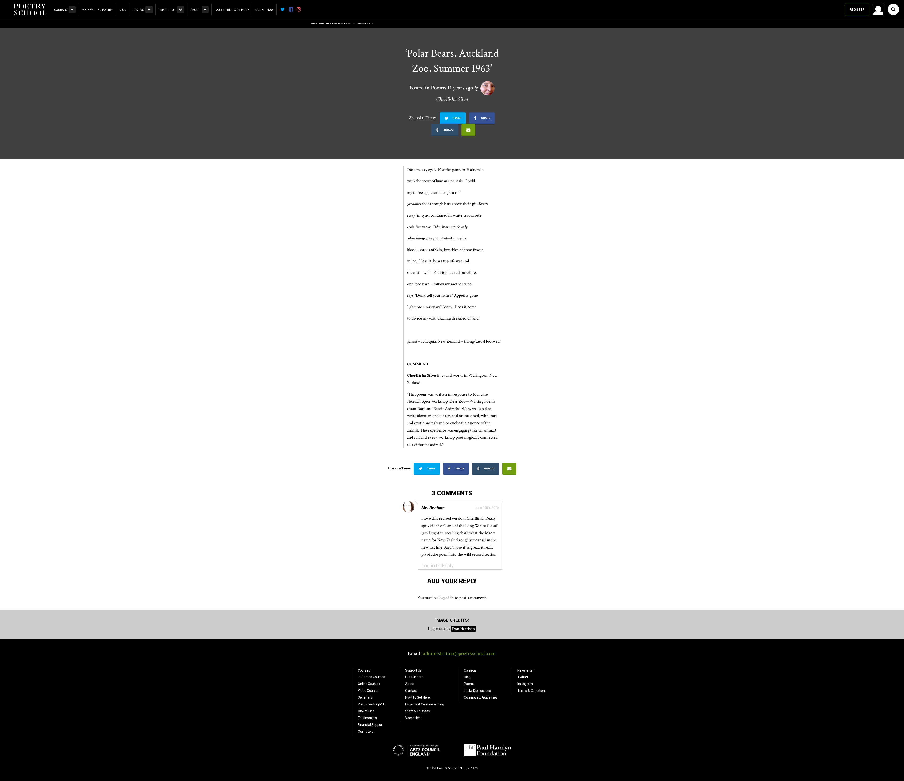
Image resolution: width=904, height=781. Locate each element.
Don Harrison (463, 628)
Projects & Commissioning (424, 704)
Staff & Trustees (417, 711)
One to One (366, 711)
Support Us (167, 10)
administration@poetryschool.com (459, 653)
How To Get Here (417, 697)
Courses (60, 10)
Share (485, 118)
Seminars (365, 697)
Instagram (525, 684)
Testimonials (367, 718)
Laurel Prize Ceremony (232, 10)
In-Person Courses (371, 677)
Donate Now (264, 10)
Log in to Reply (437, 565)
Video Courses (368, 690)
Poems (469, 684)
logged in (446, 597)
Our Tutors (366, 731)
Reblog (448, 129)
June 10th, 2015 (487, 508)
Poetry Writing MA (371, 704)
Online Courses (369, 684)
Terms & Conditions (531, 690)
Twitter (522, 677)
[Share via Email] (468, 130)
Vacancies (412, 718)
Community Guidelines (480, 697)
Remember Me (840, 70)
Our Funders (414, 677)
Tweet (456, 118)
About (195, 10)
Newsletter (525, 670)
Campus (138, 10)
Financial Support (370, 725)
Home (314, 23)
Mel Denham (433, 507)
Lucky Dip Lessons (477, 690)
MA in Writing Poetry (97, 10)
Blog (122, 10)
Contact (411, 690)
